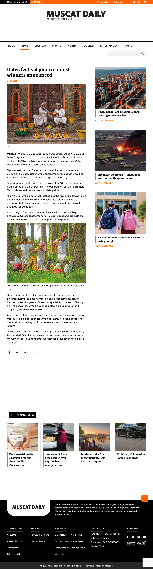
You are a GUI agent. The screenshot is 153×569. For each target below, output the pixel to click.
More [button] (128, 45)
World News (76, 534)
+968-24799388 (110, 542)
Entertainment (109, 45)
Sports (56, 45)
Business (40, 45)
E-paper (118, 2)
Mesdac (109, 565)
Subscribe (103, 2)
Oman (24, 45)
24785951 (99, 546)
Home (11, 45)
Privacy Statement (40, 534)
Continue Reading (104, 120)
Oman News (61, 534)
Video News (60, 554)
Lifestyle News (62, 547)
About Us (11, 534)
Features (88, 45)
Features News (78, 547)
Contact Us (12, 547)
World (72, 45)
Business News (62, 541)
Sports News (77, 541)
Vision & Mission (14, 541)
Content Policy (38, 541)
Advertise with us (15, 554)
